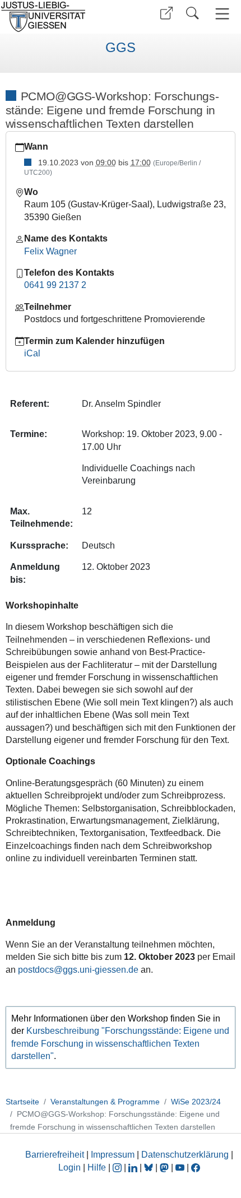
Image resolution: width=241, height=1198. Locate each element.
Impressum (113, 1154)
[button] (166, 13)
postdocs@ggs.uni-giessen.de (78, 969)
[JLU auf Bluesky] (149, 1167)
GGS (120, 47)
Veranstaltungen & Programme (105, 1101)
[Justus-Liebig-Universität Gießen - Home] (59, 17)
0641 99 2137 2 (55, 285)
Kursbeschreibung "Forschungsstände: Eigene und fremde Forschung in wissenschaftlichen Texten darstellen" (120, 1043)
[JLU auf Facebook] (195, 1167)
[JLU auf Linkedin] (134, 1167)
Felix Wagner (50, 251)
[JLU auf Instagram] (118, 1167)
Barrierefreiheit (54, 1154)
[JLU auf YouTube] (179, 1167)
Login (70, 1167)
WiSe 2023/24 (196, 1101)
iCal (32, 353)
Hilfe (96, 1167)
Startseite (22, 1101)
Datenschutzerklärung (185, 1154)
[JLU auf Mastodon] (165, 1167)
